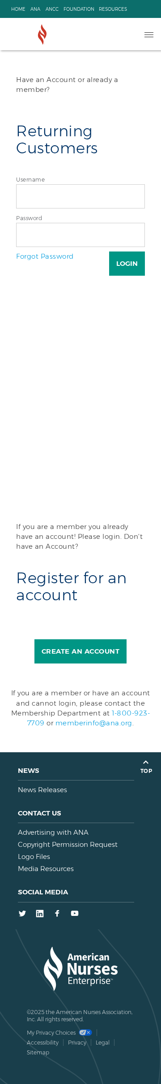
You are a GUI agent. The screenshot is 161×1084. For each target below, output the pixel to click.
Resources (113, 9)
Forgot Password (45, 256)
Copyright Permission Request (68, 844)
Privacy (77, 1042)
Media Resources (46, 868)
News (28, 770)
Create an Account (81, 651)
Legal (103, 1042)
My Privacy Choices (52, 1032)
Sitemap (38, 1052)
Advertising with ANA (53, 832)
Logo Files (34, 856)
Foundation (79, 9)
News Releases (42, 789)
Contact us (39, 813)
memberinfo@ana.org (93, 723)
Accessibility (43, 1042)
